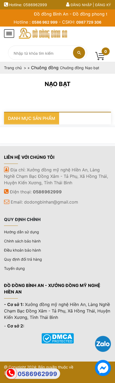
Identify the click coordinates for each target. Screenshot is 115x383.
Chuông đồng (45, 67)
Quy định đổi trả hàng (23, 259)
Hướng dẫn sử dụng (21, 232)
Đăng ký (103, 5)
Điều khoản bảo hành (22, 250)
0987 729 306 (88, 22)
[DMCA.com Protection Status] (57, 337)
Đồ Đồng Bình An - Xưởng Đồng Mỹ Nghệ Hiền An (52, 288)
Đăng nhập (81, 5)
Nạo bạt (58, 83)
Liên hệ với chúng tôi (29, 157)
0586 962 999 (44, 22)
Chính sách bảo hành (22, 241)
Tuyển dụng (14, 268)
